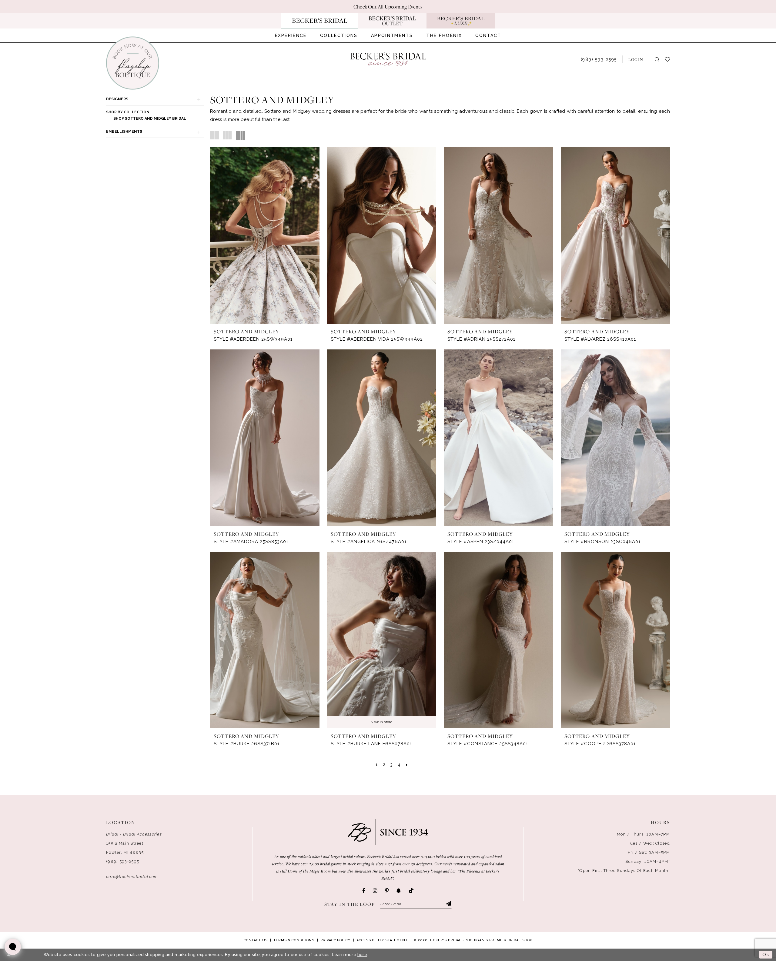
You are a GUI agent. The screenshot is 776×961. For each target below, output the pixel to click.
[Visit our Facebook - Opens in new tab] (363, 890)
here (362, 954)
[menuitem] (291, 35)
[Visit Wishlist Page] (670, 59)
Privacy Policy (335, 940)
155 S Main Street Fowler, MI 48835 (125, 848)
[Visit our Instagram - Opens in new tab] (375, 890)
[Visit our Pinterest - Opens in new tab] (387, 890)
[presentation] (264, 235)
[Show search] (657, 59)
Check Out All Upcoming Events (388, 6)
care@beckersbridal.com (132, 876)
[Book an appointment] (132, 63)
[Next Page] (406, 765)
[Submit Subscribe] (448, 904)
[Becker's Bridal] (388, 59)
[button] (636, 59)
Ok (765, 954)
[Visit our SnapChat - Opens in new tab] (398, 890)
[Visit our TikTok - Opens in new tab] (411, 891)
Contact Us (255, 940)
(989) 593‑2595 (122, 861)
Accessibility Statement (382, 940)
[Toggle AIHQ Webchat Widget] (13, 947)
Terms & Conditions (293, 940)
